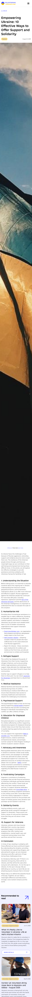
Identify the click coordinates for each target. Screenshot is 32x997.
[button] (28, 3)
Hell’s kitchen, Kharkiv (11, 637)
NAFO (19, 762)
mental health (18, 705)
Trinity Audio (15, 548)
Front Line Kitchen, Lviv (12, 631)
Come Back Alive (21, 789)
